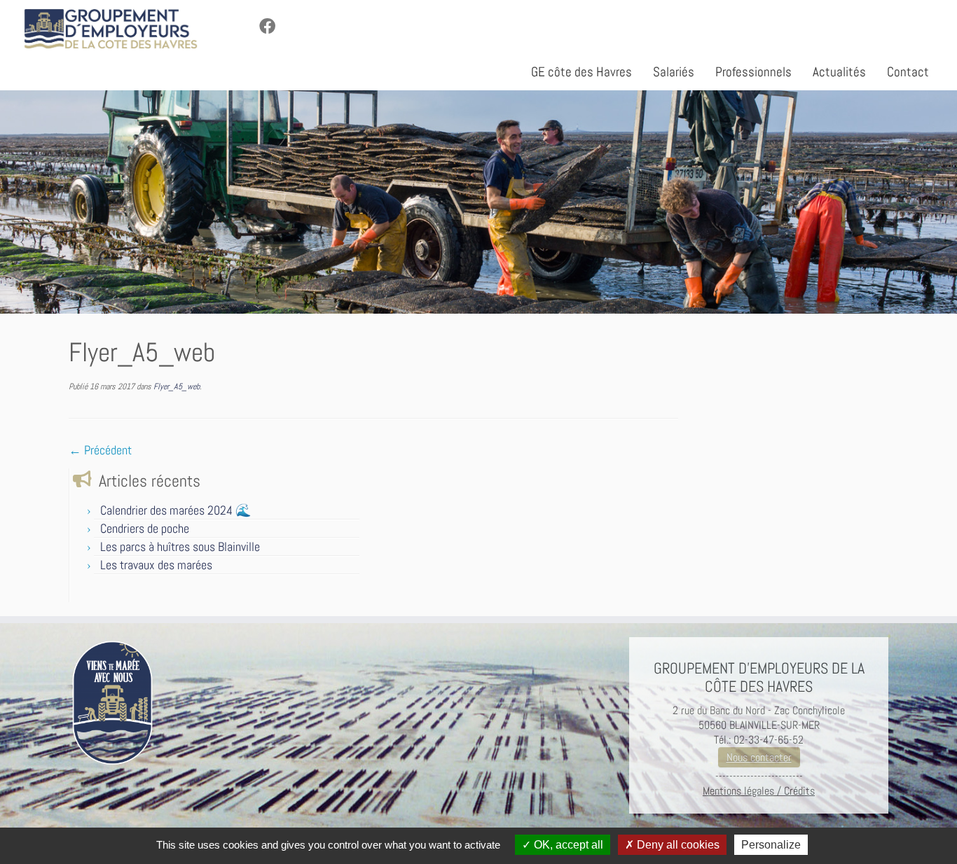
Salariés (673, 72)
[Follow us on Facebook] (271, 26)
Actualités (839, 72)
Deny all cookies (677, 845)
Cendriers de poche (144, 528)
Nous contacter (759, 757)
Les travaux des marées (156, 565)
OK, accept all (567, 845)
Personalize (771, 845)
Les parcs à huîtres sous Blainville (180, 546)
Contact (908, 72)
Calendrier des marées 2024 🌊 (175, 510)
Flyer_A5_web (175, 386)
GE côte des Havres (581, 72)
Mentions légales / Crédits (759, 790)
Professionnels (753, 72)
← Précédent (100, 450)
